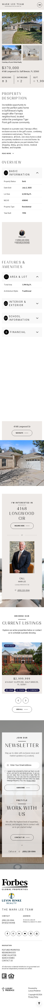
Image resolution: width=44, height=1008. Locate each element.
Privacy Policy (31, 781)
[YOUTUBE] (24, 933)
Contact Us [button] (7, 961)
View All (32, 53)
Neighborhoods (9, 953)
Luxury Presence (34, 991)
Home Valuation (9, 955)
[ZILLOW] (36, 933)
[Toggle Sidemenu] (39, 4)
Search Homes (8, 958)
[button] (22, 837)
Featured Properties (11, 950)
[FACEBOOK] (7, 933)
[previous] (18, 700)
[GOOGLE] (30, 933)
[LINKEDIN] (19, 933)
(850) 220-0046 (23, 240)
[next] (26, 700)
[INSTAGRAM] (13, 933)
